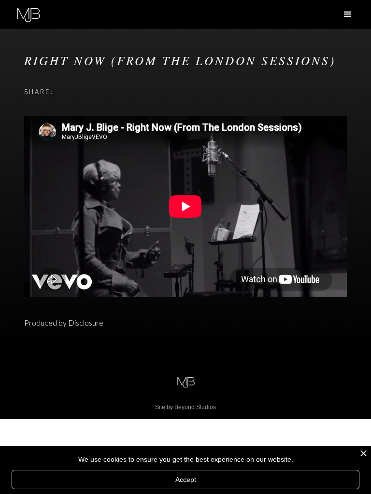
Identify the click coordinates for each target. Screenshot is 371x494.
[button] (347, 14)
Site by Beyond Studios (185, 407)
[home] (28, 13)
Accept (185, 479)
